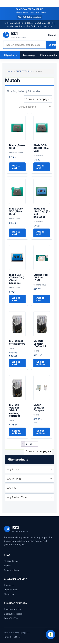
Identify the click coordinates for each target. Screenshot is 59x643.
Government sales (12, 609)
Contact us (9, 585)
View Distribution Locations (29, 17)
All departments (11, 561)
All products (10, 55)
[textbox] (29, 469)
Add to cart (16, 167)
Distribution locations (13, 614)
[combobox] (29, 469)
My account (9, 594)
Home (9, 71)
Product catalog (11, 570)
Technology (29, 55)
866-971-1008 (11, 618)
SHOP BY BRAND (24, 71)
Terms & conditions (12, 637)
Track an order (10, 589)
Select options (40, 363)
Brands (7, 565)
